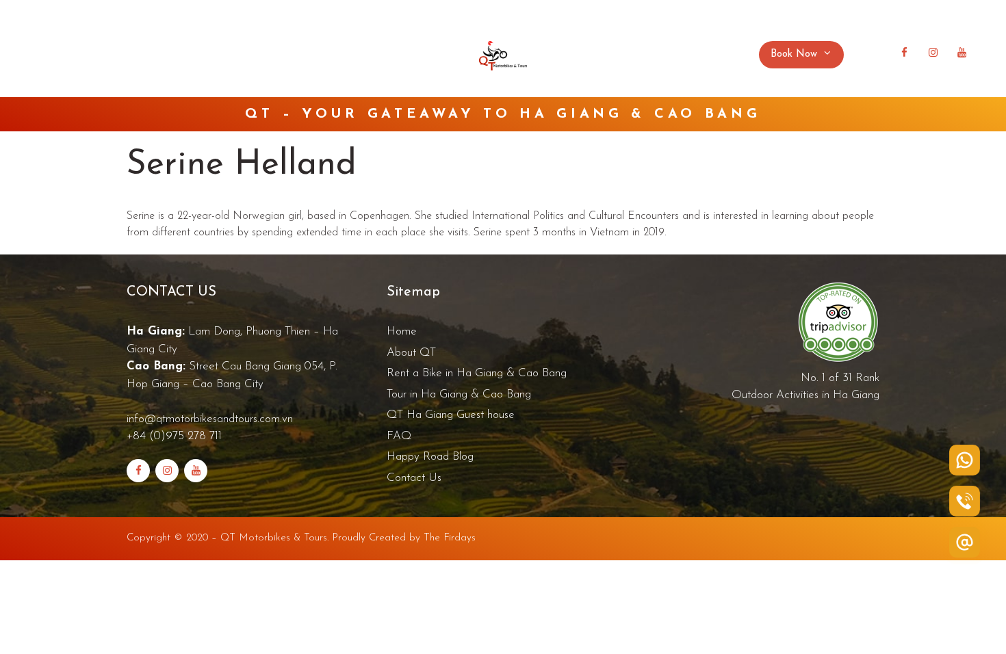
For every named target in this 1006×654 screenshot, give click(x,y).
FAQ (374, 54)
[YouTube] (961, 52)
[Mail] (964, 542)
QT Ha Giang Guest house (451, 415)
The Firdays (450, 538)
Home (52, 54)
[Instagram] (932, 52)
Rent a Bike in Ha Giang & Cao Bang (477, 373)
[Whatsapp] (964, 460)
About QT (112, 54)
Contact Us (708, 54)
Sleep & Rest (295, 54)
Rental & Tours (193, 54)
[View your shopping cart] (874, 54)
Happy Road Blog (617, 54)
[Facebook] (904, 52)
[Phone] (964, 501)
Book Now (794, 54)
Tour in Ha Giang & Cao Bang (459, 394)
